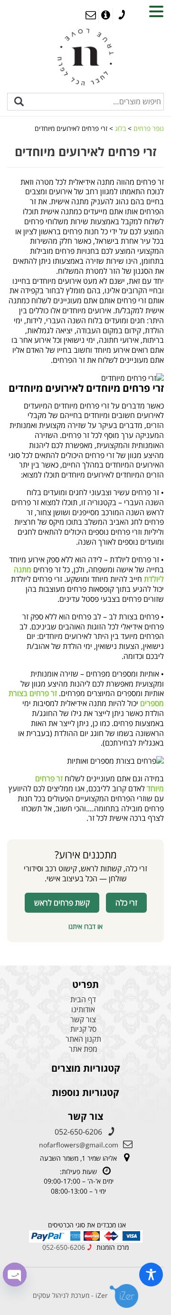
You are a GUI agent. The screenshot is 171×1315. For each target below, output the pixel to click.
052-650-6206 (78, 1131)
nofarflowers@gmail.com (78, 1144)
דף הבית (83, 1000)
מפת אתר (83, 1049)
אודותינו (83, 1010)
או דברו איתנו (85, 926)
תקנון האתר (83, 1039)
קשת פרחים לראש (62, 902)
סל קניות (83, 1029)
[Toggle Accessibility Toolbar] (151, 1274)
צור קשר (83, 1020)
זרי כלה (126, 902)
